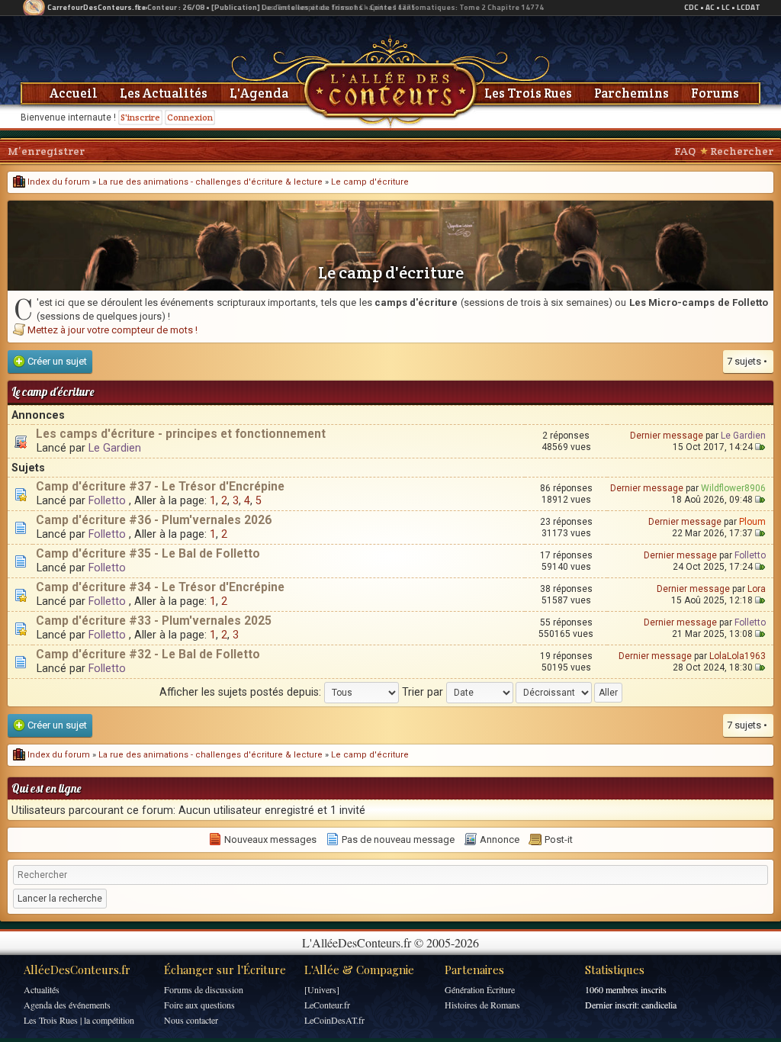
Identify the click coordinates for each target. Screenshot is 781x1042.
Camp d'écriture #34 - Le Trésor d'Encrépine (160, 587)
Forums (715, 93)
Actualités (41, 989)
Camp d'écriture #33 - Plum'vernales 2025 (154, 621)
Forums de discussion (203, 989)
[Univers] (321, 989)
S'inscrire (140, 117)
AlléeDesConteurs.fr (77, 969)
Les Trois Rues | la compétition (79, 1020)
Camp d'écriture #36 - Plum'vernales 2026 (154, 520)
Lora (756, 589)
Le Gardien (114, 448)
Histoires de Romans (482, 1005)
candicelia (659, 1005)
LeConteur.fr (327, 1005)
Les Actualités (163, 93)
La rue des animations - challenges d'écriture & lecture (210, 182)
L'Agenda (259, 93)
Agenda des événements (67, 1005)
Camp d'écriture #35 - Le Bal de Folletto (148, 554)
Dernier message (666, 435)
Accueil (74, 93)
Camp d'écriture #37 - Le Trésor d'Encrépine (160, 487)
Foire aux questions (199, 1005)
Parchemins (631, 93)
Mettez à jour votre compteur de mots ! (112, 330)
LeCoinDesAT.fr (334, 1020)
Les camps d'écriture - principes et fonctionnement (181, 434)
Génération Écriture (480, 989)
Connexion (190, 117)
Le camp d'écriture (370, 182)
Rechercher (741, 151)
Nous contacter (191, 1020)
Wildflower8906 (733, 488)
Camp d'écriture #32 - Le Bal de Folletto (148, 654)
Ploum (752, 521)
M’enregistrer (46, 151)
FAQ (685, 151)
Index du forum (57, 182)
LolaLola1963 (737, 656)
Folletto (107, 500)
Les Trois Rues (528, 93)
